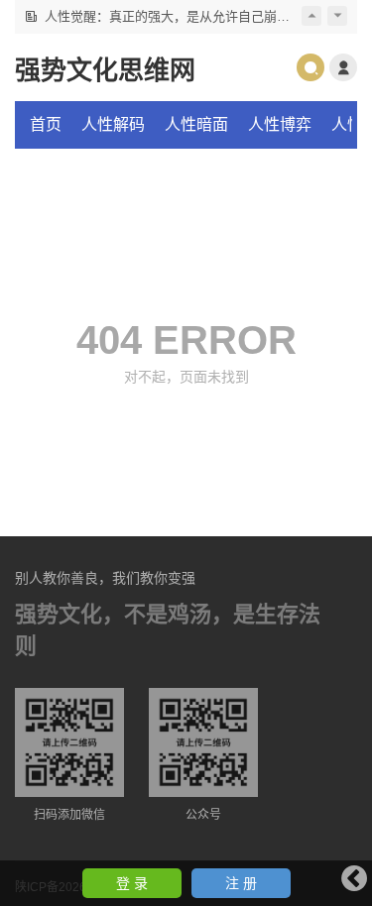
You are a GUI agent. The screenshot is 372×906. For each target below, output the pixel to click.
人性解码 (113, 124)
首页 (46, 124)
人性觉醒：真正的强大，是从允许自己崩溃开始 (180, 16)
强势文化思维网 (105, 70)
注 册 (241, 883)
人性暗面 (196, 124)
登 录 (132, 883)
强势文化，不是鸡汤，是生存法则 (167, 630)
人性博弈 (279, 124)
